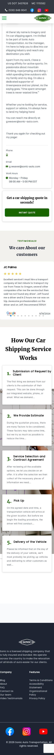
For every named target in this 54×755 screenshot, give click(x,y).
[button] (10, 315)
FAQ (2, 687)
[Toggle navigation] (4, 18)
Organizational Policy (38, 693)
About (3, 683)
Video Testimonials (11, 698)
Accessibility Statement (36, 685)
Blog (2, 680)
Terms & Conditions (41, 680)
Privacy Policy (37, 698)
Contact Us (6, 691)
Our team (5, 694)
